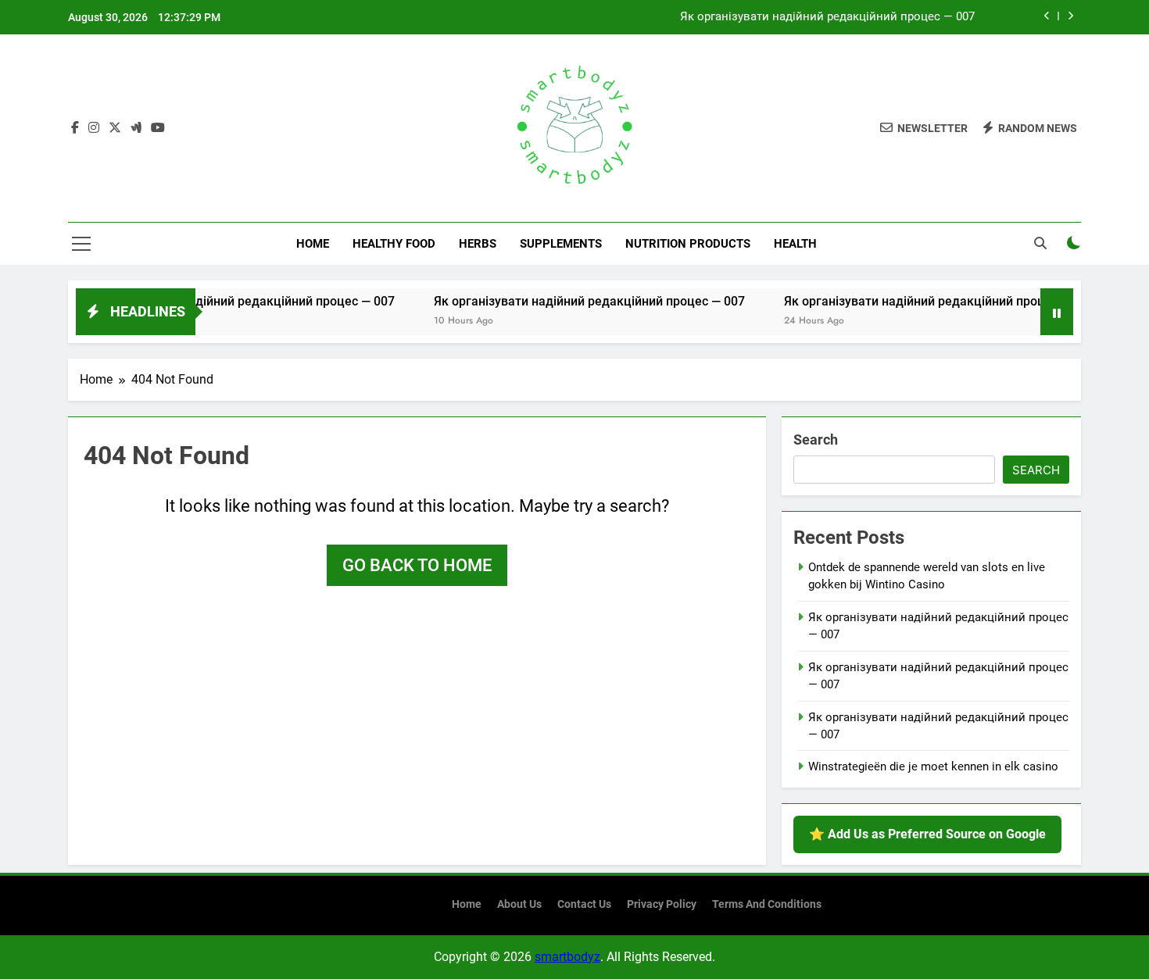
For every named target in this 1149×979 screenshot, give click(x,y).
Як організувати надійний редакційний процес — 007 (827, 17)
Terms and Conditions (766, 904)
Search (815, 439)
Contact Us (584, 904)
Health (795, 244)
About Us (519, 904)
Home (312, 244)
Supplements (561, 244)
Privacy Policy (661, 904)
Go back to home (417, 565)
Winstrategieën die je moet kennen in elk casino (933, 766)
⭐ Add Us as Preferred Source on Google (927, 834)
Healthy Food (394, 244)
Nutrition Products (687, 244)
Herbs (477, 244)
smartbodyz (567, 956)
